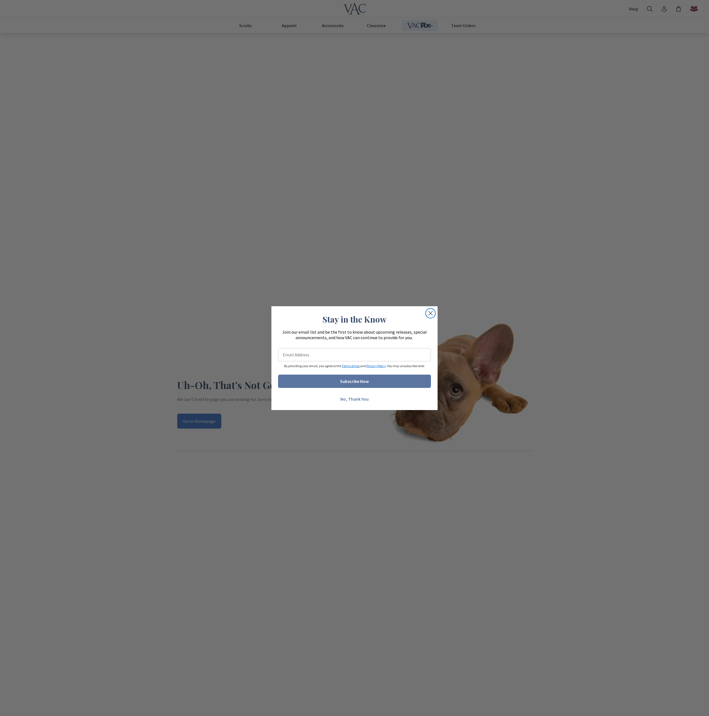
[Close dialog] (430, 313)
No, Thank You (354, 399)
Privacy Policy (376, 366)
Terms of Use (351, 366)
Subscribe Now (354, 381)
